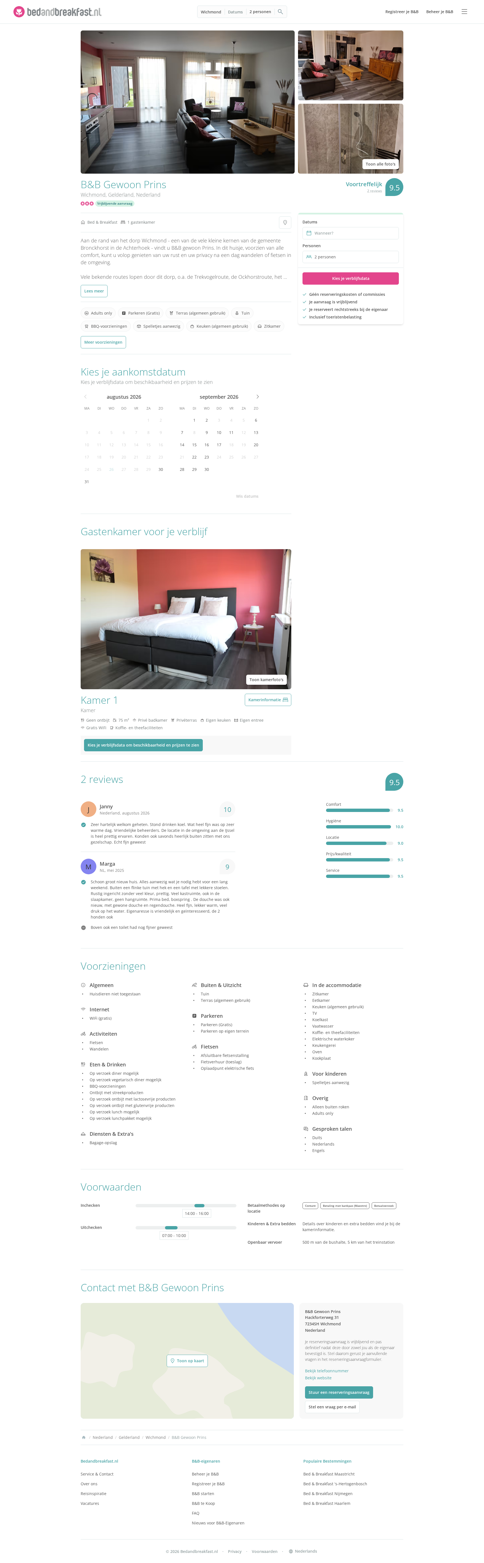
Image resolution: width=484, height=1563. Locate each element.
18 (99, 457)
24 (87, 469)
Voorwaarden (265, 1551)
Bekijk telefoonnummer (327, 1370)
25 (99, 469)
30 (161, 469)
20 (124, 457)
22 (148, 457)
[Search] (280, 12)
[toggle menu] (464, 12)
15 (148, 444)
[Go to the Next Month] (257, 397)
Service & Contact (97, 1474)
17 (87, 457)
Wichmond (211, 12)
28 (136, 469)
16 (161, 444)
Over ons (89, 1483)
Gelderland (121, 194)
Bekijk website (318, 1377)
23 (161, 457)
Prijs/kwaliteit (338, 853)
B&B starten (203, 1493)
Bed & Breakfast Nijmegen (328, 1493)
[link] (58, 12)
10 (87, 444)
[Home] (84, 1437)
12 (111, 444)
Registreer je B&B (208, 1483)
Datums (235, 12)
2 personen (260, 11)
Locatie (332, 837)
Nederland (148, 194)
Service (332, 870)
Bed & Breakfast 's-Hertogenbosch (335, 1483)
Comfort (333, 804)
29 (148, 469)
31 (87, 481)
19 (111, 457)
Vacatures (90, 1503)
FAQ (195, 1513)
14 (136, 444)
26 (111, 469)
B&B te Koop (203, 1503)
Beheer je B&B (205, 1474)
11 (99, 444)
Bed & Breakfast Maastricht (329, 1474)
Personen (311, 245)
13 (124, 444)
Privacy (235, 1551)
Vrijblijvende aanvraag (114, 203)
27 (124, 469)
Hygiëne (333, 820)
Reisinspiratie (93, 1493)
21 (136, 457)
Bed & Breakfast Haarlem (326, 1503)
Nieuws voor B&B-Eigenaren (218, 1523)
